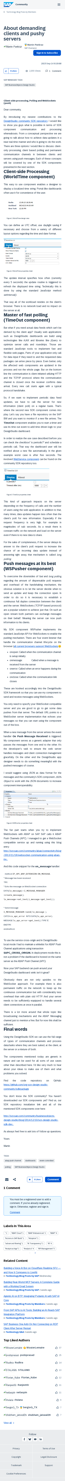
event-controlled (47, 1161)
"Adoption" (32, 1238)
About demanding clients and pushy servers (25, 33)
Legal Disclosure (49, 1457)
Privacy (16, 1448)
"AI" (49, 1243)
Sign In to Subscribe (47, 53)
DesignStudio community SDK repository (26, 121)
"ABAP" (52, 1233)
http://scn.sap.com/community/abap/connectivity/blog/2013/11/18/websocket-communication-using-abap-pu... (32, 855)
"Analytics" (28, 1249)
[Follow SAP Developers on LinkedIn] (40, 1439)
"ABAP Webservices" (36, 1233)
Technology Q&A (15, 1332)
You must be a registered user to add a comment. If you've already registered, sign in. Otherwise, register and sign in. (30, 1203)
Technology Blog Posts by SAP (22, 1276)
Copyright (16, 1457)
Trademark (16, 1465)
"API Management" (45, 1249)
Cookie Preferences (16, 1473)
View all (8, 1423)
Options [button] (34, 58)
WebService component (26, 459)
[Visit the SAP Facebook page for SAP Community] (24, 1439)
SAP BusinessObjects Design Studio (20, 85)
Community (21, 4)
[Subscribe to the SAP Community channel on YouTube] (35, 1439)
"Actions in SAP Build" (14, 1238)
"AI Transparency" (34, 1243)
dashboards (30, 1161)
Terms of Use (48, 1448)
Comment (15, 1212)
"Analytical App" (11, 1249)
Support (49, 1465)
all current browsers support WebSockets (36, 646)
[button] (6, 71)
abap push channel (13, 1161)
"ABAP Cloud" (16, 1233)
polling (8, 1167)
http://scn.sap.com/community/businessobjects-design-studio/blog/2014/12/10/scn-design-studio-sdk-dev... (31, 1120)
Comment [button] (53, 1179)
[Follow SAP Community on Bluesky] (30, 1439)
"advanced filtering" (13, 1243)
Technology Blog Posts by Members (21, 12)
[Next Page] (35, 1253)
